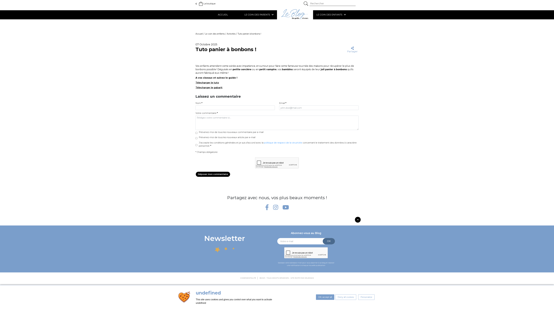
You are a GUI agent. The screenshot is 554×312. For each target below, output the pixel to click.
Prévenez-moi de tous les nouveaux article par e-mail (227, 137)
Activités (231, 33)
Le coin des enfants (329, 14)
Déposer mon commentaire (213, 174)
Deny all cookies (346, 297)
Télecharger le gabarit (208, 87)
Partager (352, 51)
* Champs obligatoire (206, 152)
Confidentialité (248, 278)
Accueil (223, 14)
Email (282, 103)
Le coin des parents (257, 14)
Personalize (366, 297)
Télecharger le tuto (207, 82)
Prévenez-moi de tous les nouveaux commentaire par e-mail (231, 132)
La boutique (209, 3)
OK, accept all (325, 297)
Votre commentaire (205, 113)
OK (329, 241)
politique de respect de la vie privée (283, 142)
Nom (198, 103)
